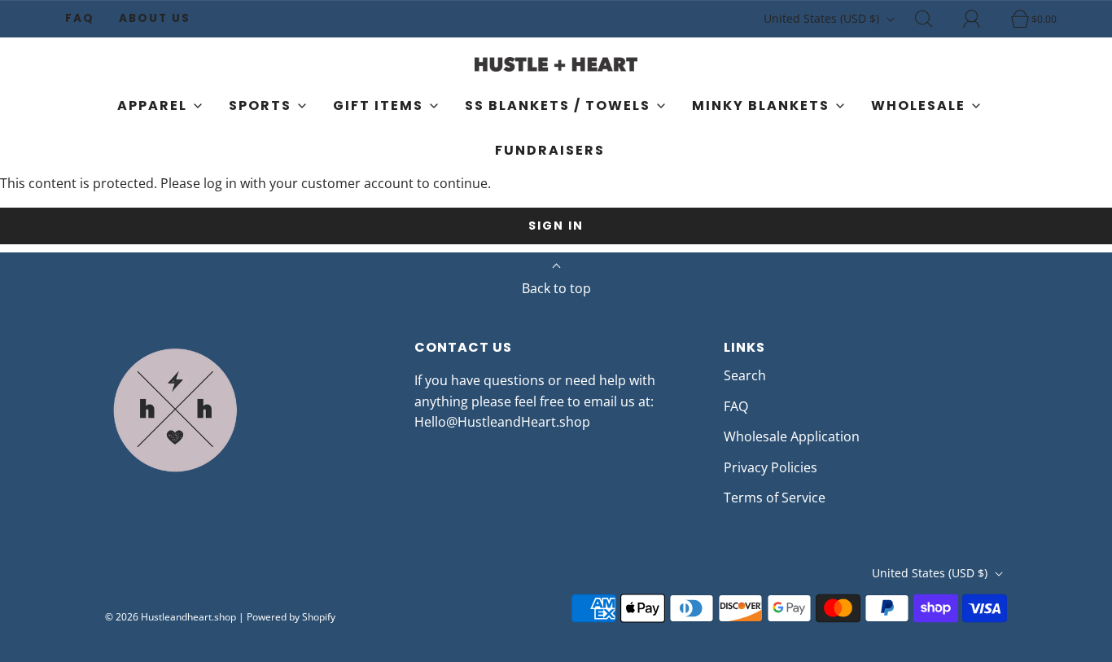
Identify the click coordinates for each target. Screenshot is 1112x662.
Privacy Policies (770, 467)
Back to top (556, 288)
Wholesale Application (792, 436)
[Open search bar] (933, 19)
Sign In (556, 225)
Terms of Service (774, 497)
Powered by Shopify (291, 617)
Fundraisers (550, 150)
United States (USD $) (823, 18)
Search (745, 375)
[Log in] (981, 19)
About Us (154, 18)
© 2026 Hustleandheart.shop (170, 617)
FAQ (79, 18)
